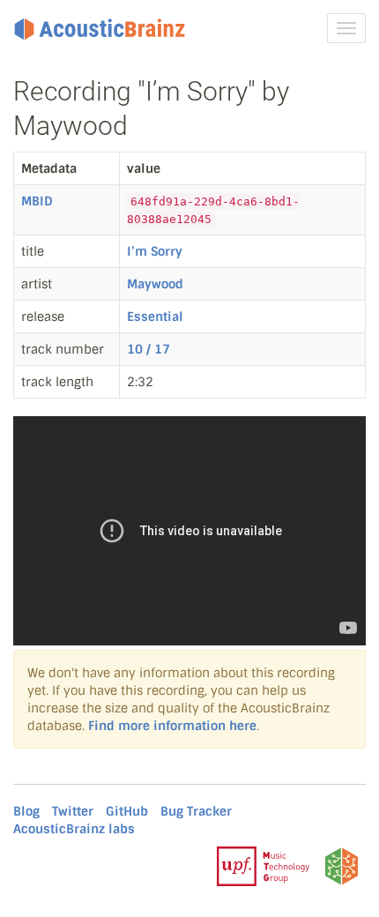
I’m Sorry (154, 251)
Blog (26, 811)
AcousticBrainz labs (74, 829)
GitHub (127, 811)
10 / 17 (148, 349)
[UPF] (263, 866)
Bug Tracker (196, 811)
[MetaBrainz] (341, 866)
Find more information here (172, 726)
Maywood (155, 284)
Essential (155, 316)
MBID (37, 201)
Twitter (72, 811)
